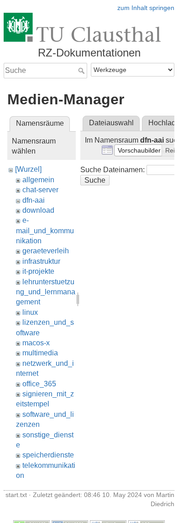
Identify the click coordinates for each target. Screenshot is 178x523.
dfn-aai (33, 200)
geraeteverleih (45, 251)
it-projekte (38, 271)
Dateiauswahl (111, 123)
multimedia (40, 353)
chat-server (40, 190)
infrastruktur (41, 261)
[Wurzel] (28, 169)
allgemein (38, 180)
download (38, 210)
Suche (82, 70)
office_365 (39, 384)
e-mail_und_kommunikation (45, 230)
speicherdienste (48, 455)
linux (30, 312)
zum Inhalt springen (145, 7)
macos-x (36, 343)
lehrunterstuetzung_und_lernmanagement (45, 292)
